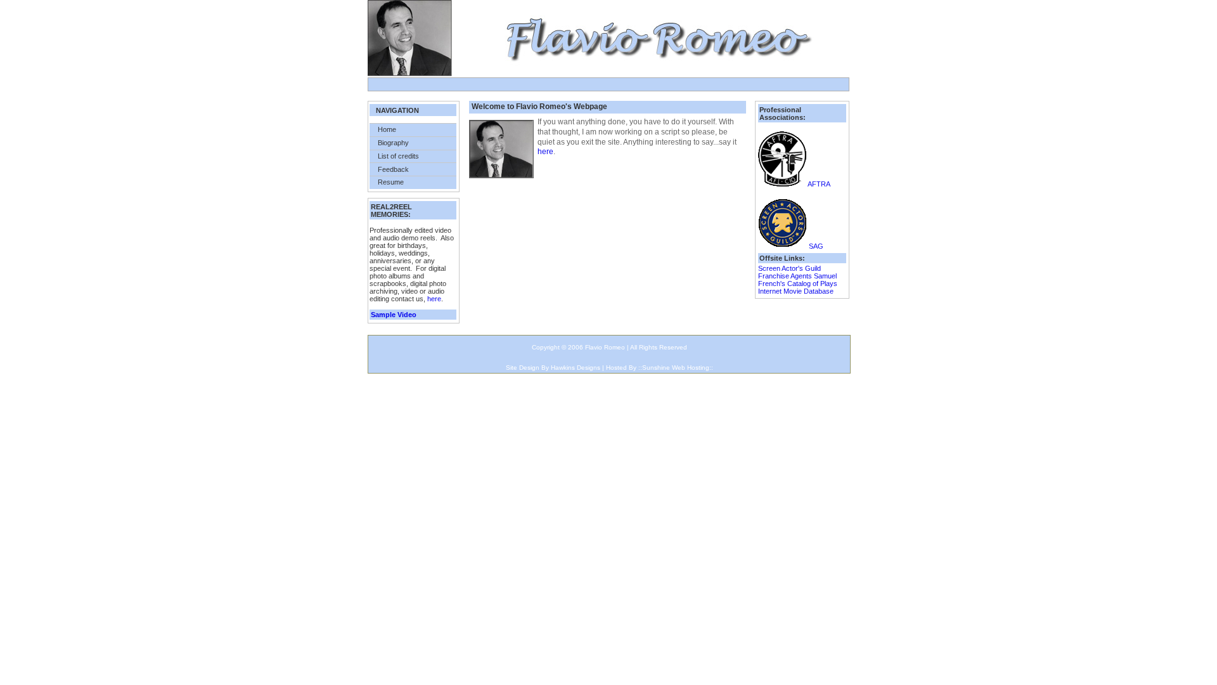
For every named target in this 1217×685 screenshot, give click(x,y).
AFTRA (819, 184)
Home (387, 129)
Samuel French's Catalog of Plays (797, 279)
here (434, 299)
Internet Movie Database (796, 291)
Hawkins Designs (575, 367)
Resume (391, 182)
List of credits (398, 156)
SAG (816, 246)
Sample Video (393, 314)
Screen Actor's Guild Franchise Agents (789, 272)
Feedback (393, 169)
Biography (393, 143)
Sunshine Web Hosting (675, 367)
